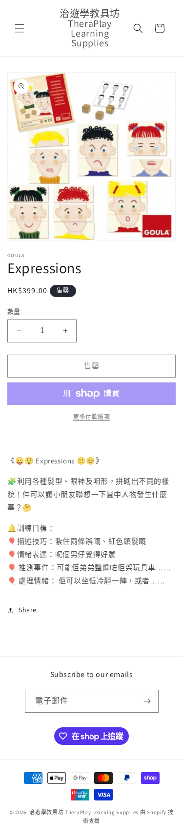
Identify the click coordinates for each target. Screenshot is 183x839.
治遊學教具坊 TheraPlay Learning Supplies (84, 812)
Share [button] (28, 609)
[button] (19, 28)
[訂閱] (147, 701)
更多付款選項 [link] (91, 416)
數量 (13, 311)
